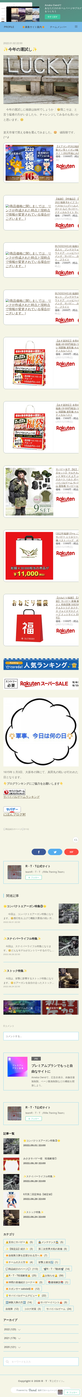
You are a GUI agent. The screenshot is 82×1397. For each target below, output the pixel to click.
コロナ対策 (32, 1308)
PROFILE (9, 26)
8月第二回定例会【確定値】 (38, 1194)
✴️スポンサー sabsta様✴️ (23, 1288)
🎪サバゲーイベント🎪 (52, 1302)
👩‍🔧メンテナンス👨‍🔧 (50, 1242)
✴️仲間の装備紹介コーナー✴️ (24, 1282)
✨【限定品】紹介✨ (19, 1248)
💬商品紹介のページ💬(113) (16, 829)
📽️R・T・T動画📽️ (57, 1268)
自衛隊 (12, 1308)
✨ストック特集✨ (15, 971)
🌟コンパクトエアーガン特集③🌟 (24, 906)
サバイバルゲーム (58, 1308)
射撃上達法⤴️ (48, 1262)
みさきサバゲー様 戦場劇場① (40, 1158)
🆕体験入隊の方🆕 (19, 1302)
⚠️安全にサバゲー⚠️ (19, 1242)
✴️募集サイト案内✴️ (33, 26)
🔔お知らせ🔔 (52, 1275)
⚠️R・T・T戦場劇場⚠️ (21, 1275)
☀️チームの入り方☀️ (19, 1262)
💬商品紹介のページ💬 (22, 1268)
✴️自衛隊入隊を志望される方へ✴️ (26, 1255)
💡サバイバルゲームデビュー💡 (26, 1295)
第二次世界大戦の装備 (52, 1248)
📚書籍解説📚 (58, 1282)
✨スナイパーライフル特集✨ (22, 938)
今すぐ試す (53, 16)
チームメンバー (58, 26)
